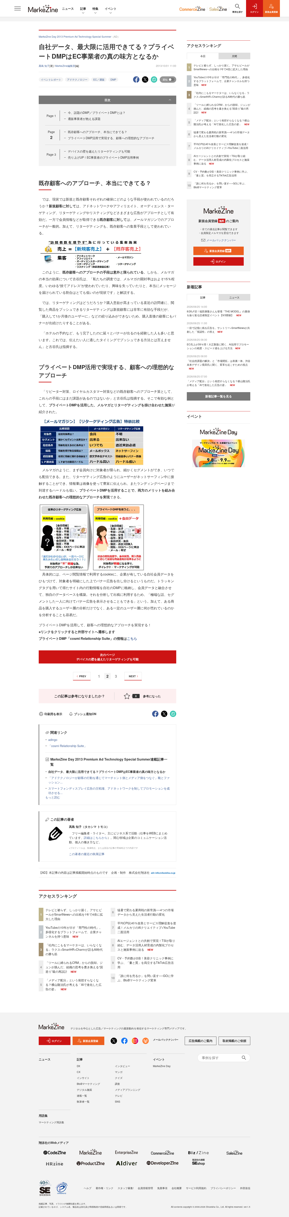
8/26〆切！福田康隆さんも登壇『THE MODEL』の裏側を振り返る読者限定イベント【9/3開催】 (218, 313)
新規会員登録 (219, 251)
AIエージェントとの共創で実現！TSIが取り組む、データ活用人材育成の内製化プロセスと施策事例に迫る (146, 945)
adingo (52, 740)
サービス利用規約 (196, 1188)
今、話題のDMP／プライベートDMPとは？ (96, 112)
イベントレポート (51, 79)
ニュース (68, 8)
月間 (234, 56)
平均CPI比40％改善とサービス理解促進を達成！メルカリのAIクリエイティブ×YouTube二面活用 (146, 927)
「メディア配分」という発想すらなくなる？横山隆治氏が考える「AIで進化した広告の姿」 (73, 984)
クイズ (118, 1078)
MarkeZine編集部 (65, 65)
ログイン (221, 261)
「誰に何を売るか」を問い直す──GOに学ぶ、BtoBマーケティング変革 (145, 978)
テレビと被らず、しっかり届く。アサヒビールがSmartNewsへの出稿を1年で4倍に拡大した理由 (74, 914)
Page (51, 116)
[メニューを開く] (17, 8)
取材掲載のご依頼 (234, 1040)
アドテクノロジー (77, 79)
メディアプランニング (127, 1089)
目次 (107, 100)
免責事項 (162, 1188)
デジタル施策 (84, 1089)
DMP (113, 79)
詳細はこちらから (95, 837)
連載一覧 (82, 1095)
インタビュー (122, 1066)
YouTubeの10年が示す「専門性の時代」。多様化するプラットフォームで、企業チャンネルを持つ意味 (73, 931)
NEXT (132, 676)
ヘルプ (87, 1188)
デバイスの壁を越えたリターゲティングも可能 (99, 151)
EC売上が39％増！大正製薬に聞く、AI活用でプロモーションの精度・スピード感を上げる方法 (218, 346)
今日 (202, 56)
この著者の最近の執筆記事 (87, 854)
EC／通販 (99, 79)
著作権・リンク (104, 1188)
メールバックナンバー (221, 240)
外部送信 (245, 1188)
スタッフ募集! (125, 1188)
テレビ (118, 1095)
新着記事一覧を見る (218, 396)
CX (78, 1072)
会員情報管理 (145, 1188)
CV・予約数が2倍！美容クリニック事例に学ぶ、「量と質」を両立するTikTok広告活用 (145, 962)
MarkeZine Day (162, 1066)
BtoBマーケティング (88, 1083)
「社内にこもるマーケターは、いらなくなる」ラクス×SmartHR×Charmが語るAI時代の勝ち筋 (74, 949)
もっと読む (52, 797)
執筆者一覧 (83, 1101)
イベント (111, 8)
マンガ (118, 1072)
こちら (132, 638)
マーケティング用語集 (51, 1122)
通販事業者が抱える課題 (84, 119)
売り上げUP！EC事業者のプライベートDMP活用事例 (103, 157)
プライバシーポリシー (223, 1188)
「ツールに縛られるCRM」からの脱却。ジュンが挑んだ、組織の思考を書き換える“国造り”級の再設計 (74, 967)
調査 (117, 1083)
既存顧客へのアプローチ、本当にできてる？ (97, 132)
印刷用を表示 (53, 714)
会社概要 (177, 1188)
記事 (83, 8)
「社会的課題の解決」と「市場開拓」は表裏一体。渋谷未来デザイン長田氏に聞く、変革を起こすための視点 (218, 362)
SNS (117, 1101)
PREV (82, 676)
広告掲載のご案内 (200, 1040)
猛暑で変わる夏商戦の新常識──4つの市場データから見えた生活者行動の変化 (145, 912)
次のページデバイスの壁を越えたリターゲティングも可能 (107, 656)
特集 (95, 8)
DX (78, 1066)
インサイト (83, 1078)
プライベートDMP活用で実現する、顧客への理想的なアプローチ (111, 138)
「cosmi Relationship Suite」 (67, 746)
